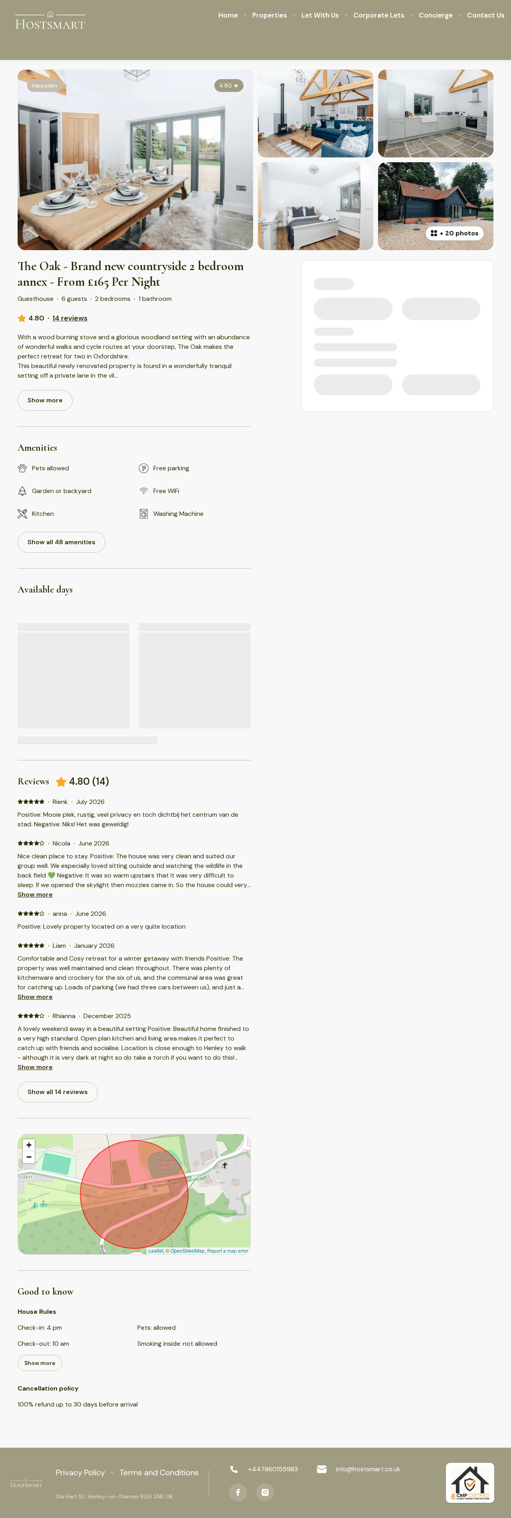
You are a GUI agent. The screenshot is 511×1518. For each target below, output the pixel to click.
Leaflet (156, 1250)
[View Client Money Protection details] (470, 1483)
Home (228, 15)
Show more (35, 894)
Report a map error (227, 1250)
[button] (29, 1145)
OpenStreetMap (187, 1250)
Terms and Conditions (159, 1472)
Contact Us (486, 15)
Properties (269, 15)
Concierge (436, 15)
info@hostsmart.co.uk (368, 1469)
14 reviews (69, 318)
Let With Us (320, 15)
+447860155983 (273, 1469)
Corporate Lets (378, 15)
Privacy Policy (80, 1472)
